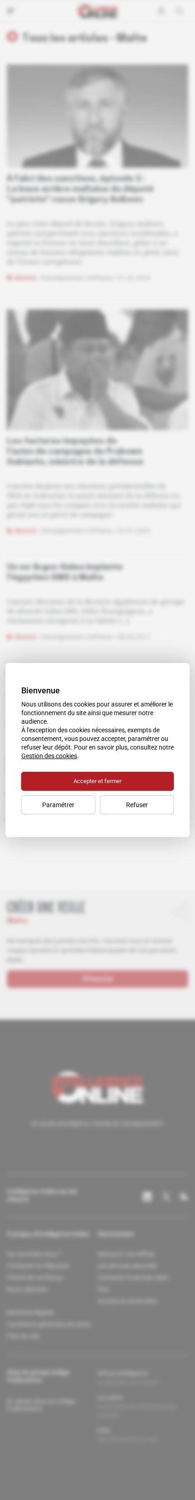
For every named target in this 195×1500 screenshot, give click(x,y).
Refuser (137, 804)
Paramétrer (58, 804)
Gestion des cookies (49, 756)
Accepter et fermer (97, 781)
